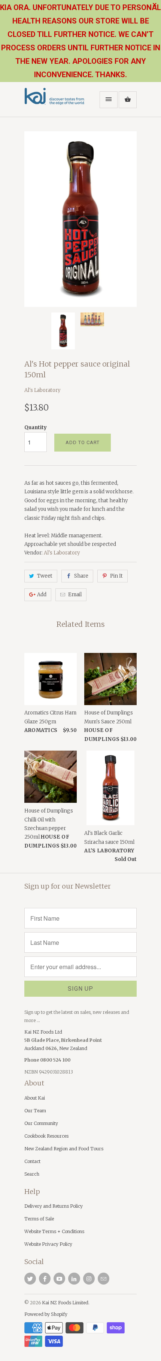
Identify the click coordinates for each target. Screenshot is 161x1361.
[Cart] (128, 99)
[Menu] (109, 99)
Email (75, 594)
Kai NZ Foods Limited (65, 1302)
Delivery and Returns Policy (53, 1206)
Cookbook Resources (46, 1136)
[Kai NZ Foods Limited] (54, 102)
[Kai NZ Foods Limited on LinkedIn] (74, 1279)
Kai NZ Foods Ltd (43, 1032)
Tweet (44, 576)
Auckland (34, 1048)
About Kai (34, 1098)
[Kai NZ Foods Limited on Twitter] (30, 1279)
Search (31, 1174)
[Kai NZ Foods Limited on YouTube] (59, 1279)
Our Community (41, 1123)
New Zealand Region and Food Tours (63, 1148)
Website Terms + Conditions (54, 1231)
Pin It (116, 576)
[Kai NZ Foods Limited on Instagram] (89, 1279)
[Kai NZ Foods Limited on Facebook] (45, 1279)
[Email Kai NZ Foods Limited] (103, 1279)
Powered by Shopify (45, 1314)
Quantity (35, 427)
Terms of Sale (39, 1219)
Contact (32, 1161)
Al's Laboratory (42, 390)
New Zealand (73, 1048)
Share (81, 576)
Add (41, 594)
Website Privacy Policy (48, 1244)
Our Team (35, 1110)
